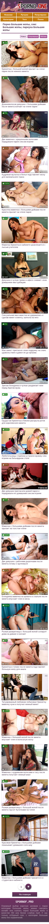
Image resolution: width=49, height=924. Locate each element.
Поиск (41, 19)
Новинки (8, 15)
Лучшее (24, 15)
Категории (8, 19)
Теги (24, 19)
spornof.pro (24, 901)
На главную (25, 894)
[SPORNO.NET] (32, 6)
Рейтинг (43, 36)
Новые (23, 36)
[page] (28, 887)
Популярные (33, 36)
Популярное (40, 15)
